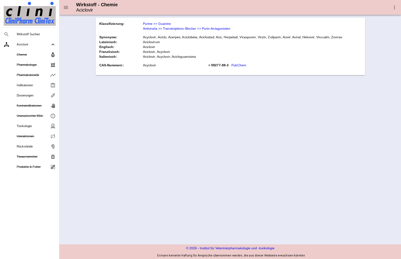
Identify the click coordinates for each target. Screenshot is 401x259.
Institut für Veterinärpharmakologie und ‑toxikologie (237, 248)
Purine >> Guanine (157, 24)
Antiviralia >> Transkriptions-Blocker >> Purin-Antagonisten (186, 28)
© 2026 (191, 248)
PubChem (238, 65)
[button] (30, 44)
